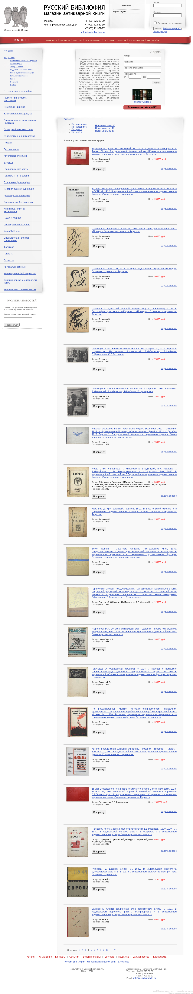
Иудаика (8, 162)
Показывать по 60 (104, 130)
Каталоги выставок (18, 76)
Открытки (9, 260)
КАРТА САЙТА (153, 40)
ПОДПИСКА (121, 40)
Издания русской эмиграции (19, 189)
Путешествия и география (18, 91)
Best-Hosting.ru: (160, 991)
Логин (156, 2)
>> (115, 950)
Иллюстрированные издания (23, 61)
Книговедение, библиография (20, 273)
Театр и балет (16, 67)
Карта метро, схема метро (180, 993)
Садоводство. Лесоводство (18, 202)
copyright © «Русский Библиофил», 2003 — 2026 (87, 970)
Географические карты (16, 169)
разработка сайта (185, 991)
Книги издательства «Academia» (14, 210)
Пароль (157, 12)
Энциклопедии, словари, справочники (17, 239)
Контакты (60, 956)
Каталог (31, 956)
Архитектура (16, 64)
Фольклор (9, 247)
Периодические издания (17, 224)
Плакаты (8, 253)
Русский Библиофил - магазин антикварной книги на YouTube (96, 961)
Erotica (13, 85)
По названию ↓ (79, 127)
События (74, 956)
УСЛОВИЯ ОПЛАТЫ (93, 40)
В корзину (99, 169)
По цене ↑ (76, 129)
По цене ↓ (76, 132)
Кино (12, 79)
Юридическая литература (18, 113)
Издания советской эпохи (21, 70)
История (8, 50)
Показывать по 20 (105, 125)
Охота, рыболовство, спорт (18, 129)
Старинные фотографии (17, 182)
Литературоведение (15, 267)
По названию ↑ (79, 124)
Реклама (14, 82)
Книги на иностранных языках (20, 289)
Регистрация (160, 31)
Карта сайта (159, 956)
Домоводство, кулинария (17, 195)
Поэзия (8, 142)
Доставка (109, 956)
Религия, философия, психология (15, 99)
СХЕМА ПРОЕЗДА (136, 40)
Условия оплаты (92, 956)
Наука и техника (12, 218)
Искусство (9, 57)
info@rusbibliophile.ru (93, 32)
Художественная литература (19, 136)
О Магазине (45, 956)
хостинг (170, 991)
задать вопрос (169, 168)
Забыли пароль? (172, 28)
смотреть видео (142, 102)
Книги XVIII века (12, 231)
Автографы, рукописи (15, 156)
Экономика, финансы (15, 107)
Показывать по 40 (104, 128)
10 (107, 950)
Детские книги (11, 149)
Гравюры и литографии (16, 175)
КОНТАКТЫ (65, 40)
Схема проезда (141, 956)
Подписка (123, 956)
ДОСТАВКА (109, 40)
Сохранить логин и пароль (170, 23)
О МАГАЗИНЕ (51, 40)
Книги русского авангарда (22, 73)
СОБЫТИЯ (77, 40)
